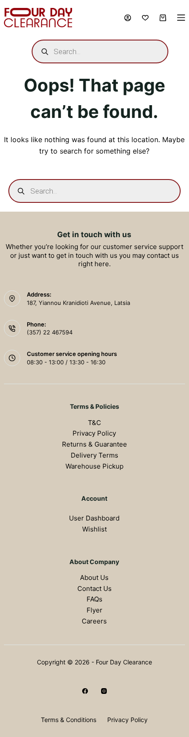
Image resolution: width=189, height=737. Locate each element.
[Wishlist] (145, 18)
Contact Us (94, 588)
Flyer (94, 610)
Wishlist (94, 529)
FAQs (94, 599)
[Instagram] (104, 691)
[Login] (127, 18)
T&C (94, 422)
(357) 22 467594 (50, 332)
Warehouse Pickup (94, 466)
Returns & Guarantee (94, 444)
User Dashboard (94, 518)
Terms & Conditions (68, 719)
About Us (94, 577)
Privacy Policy (94, 433)
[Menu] (181, 18)
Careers (94, 621)
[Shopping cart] (163, 18)
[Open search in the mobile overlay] (99, 51)
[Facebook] (85, 691)
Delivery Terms (94, 455)
